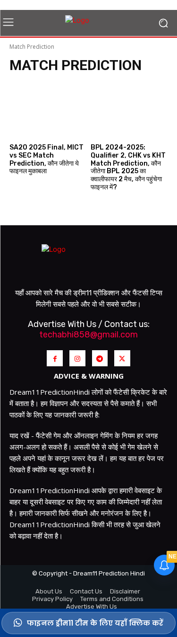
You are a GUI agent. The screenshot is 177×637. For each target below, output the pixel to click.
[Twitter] (122, 358)
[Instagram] (77, 358)
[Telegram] (100, 358)
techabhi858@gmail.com (88, 334)
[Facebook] (55, 358)
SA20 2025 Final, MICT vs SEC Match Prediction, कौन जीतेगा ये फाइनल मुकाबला (46, 159)
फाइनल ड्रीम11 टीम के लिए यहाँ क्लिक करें (95, 623)
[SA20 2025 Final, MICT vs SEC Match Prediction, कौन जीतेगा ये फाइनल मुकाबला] (48, 106)
